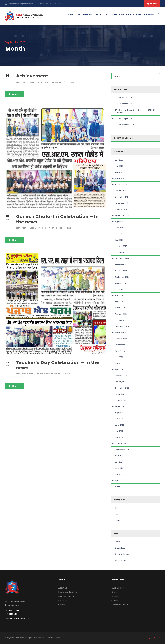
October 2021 (120, 443)
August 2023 (120, 351)
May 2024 (119, 295)
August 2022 (120, 412)
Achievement (32, 76)
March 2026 (120, 178)
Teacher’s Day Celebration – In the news (57, 365)
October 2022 (121, 400)
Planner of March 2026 (124, 125)
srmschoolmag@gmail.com (17, 618)
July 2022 (119, 419)
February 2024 (121, 314)
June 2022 (119, 425)
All (116, 508)
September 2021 (122, 449)
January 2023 (120, 382)
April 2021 (119, 480)
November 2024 (122, 264)
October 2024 (121, 271)
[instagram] (159, 638)
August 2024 (120, 283)
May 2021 (119, 474)
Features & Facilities (67, 592)
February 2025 (121, 246)
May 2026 (119, 166)
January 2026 (120, 191)
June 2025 (119, 228)
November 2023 (121, 332)
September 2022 (122, 406)
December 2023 (122, 326)
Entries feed (120, 548)
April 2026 (119, 172)
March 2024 (120, 308)
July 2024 (119, 289)
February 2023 (121, 375)
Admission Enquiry (119, 604)
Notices (106, 14)
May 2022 (119, 431)
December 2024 (122, 258)
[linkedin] (150, 638)
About (78, 14)
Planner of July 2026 (123, 97)
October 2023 (121, 338)
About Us (62, 587)
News (114, 14)
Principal (62, 600)
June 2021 (119, 468)
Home (70, 14)
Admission (149, 14)
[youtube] (154, 638)
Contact (137, 14)
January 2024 (121, 320)
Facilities (87, 14)
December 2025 (122, 197)
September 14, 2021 (25, 82)
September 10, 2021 (25, 228)
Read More (14, 94)
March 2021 (119, 486)
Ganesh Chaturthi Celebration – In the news (57, 219)
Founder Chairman (67, 596)
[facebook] (146, 638)
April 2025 (119, 240)
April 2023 (119, 369)
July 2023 (119, 357)
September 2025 (122, 215)
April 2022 (119, 437)
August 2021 (120, 456)
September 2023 (122, 345)
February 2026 (121, 184)
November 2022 (121, 394)
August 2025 (120, 221)
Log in (117, 542)
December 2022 (122, 388)
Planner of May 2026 (123, 104)
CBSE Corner (125, 14)
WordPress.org (121, 560)
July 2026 (119, 160)
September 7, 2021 (24, 374)
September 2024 (122, 277)
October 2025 (121, 209)
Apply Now (152, 3)
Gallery (97, 14)
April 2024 (119, 301)
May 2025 (119, 234)
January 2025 (120, 252)
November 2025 (121, 203)
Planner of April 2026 (123, 118)
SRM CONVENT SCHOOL (51, 82)
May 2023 (119, 363)
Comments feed (122, 554)
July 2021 (118, 462)
